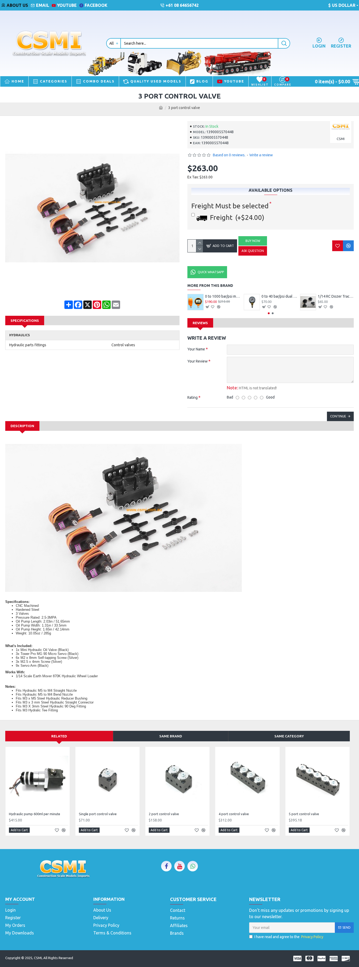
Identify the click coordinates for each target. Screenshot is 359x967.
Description (22, 426)
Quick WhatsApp (211, 272)
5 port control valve (304, 814)
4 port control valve (234, 814)
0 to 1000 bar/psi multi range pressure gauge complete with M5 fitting (223, 296)
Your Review (197, 361)
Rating (192, 397)
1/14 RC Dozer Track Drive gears (336, 296)
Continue (338, 416)
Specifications (25, 320)
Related (59, 736)
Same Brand (170, 736)
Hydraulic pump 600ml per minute (34, 814)
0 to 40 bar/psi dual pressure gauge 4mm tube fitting (279, 296)
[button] (269, 313)
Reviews (200, 323)
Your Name (196, 349)
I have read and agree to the (288, 937)
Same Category (289, 736)
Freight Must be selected (230, 206)
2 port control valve (164, 814)
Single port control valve (98, 814)
